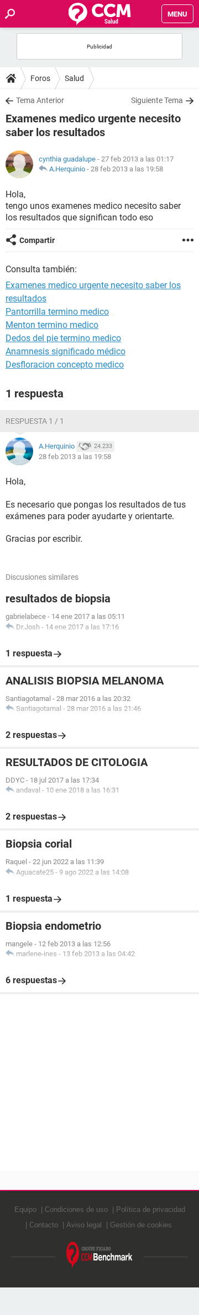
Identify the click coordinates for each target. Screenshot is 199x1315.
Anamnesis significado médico (65, 351)
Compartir (37, 240)
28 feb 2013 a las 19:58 (127, 169)
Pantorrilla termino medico (57, 311)
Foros (40, 78)
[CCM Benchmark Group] (99, 1255)
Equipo (25, 1209)
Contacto (43, 1225)
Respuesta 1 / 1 (35, 421)
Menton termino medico (52, 325)
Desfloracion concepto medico (65, 364)
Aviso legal (84, 1225)
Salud (74, 78)
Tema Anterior (40, 100)
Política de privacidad (150, 1209)
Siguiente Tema (157, 100)
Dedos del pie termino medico (63, 338)
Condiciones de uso (76, 1209)
